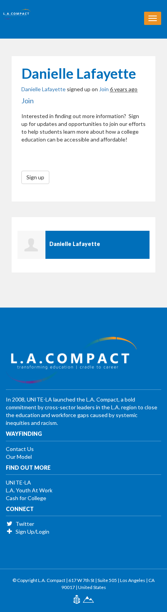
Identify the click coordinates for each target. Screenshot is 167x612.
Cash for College (26, 498)
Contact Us (20, 449)
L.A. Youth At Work (29, 490)
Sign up (35, 177)
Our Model (19, 456)
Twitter (24, 523)
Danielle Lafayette (43, 89)
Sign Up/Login (31, 531)
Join (104, 89)
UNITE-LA (18, 482)
